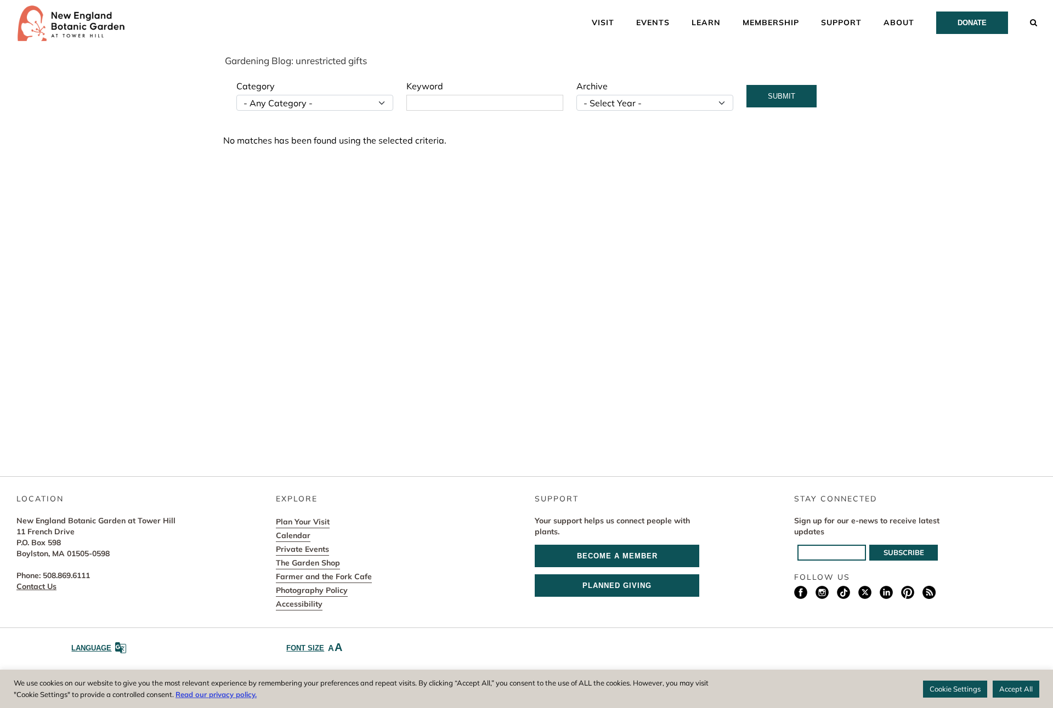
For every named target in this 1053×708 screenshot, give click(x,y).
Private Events (302, 549)
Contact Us (36, 586)
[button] (1034, 21)
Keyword (424, 86)
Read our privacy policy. (216, 694)
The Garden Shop (308, 563)
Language (91, 648)
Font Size (314, 647)
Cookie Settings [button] (955, 688)
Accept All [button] (1016, 688)
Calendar (293, 535)
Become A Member (617, 556)
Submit (781, 96)
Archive (592, 86)
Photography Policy (312, 590)
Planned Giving (617, 585)
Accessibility (299, 604)
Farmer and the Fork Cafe (324, 576)
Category (255, 86)
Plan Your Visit (303, 522)
